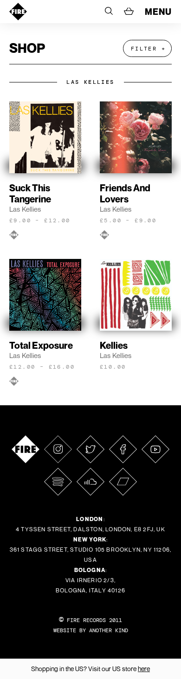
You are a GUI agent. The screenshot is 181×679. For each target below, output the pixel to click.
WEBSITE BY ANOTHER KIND (90, 630)
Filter (144, 48)
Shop (27, 48)
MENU (158, 11)
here (144, 669)
